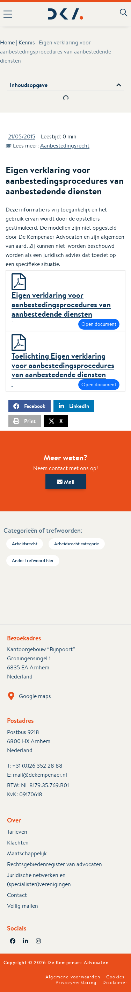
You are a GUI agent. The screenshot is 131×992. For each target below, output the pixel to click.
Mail (68, 482)
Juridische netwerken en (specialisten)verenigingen (39, 879)
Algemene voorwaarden (72, 977)
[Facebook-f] (12, 941)
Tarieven (17, 831)
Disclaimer (115, 982)
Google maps (35, 696)
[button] (10, 14)
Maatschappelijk (27, 853)
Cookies (115, 977)
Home (7, 42)
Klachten (18, 842)
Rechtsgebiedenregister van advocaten (54, 864)
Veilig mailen (22, 906)
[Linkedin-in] (25, 941)
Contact (17, 895)
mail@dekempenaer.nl (40, 774)
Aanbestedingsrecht (64, 145)
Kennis (27, 42)
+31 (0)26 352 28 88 (37, 765)
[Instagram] (38, 941)
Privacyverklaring (76, 982)
